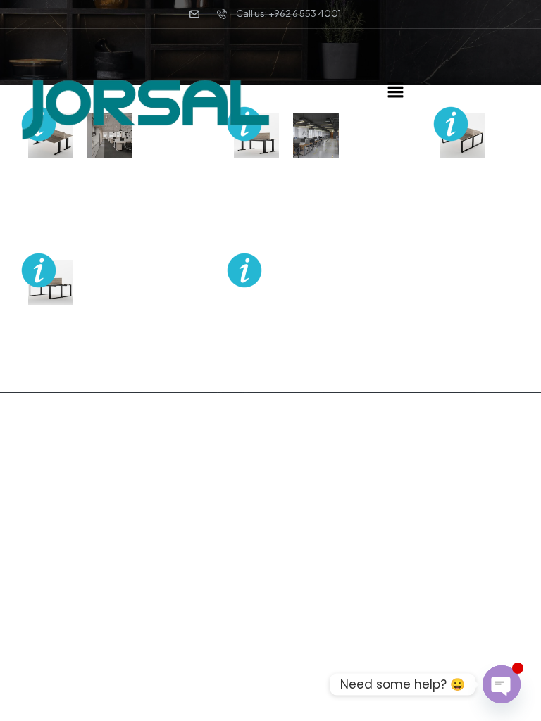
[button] (395, 90)
